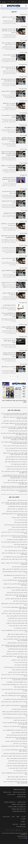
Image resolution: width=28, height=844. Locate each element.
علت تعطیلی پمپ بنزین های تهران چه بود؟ (19, 464)
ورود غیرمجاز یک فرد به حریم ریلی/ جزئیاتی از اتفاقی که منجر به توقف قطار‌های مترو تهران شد (8, 153)
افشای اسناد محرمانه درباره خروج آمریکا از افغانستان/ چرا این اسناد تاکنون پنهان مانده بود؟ (15, 581)
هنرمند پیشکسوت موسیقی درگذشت (20, 544)
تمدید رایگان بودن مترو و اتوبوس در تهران (9, 17)
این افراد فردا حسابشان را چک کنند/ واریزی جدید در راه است (16, 448)
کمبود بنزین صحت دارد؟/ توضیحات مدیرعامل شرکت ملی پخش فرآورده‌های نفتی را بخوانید (15, 639)
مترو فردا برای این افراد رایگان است (9, 248)
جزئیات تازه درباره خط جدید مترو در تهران (9, 259)
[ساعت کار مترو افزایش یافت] (20, 130)
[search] (1, 6)
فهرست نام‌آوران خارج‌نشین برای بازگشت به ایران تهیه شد (16, 623)
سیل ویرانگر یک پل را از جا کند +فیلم (20, 601)
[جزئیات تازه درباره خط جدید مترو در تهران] (20, 261)
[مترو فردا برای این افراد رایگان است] (20, 250)
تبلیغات (17, 816)
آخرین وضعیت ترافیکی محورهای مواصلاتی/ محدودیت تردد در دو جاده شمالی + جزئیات (15, 608)
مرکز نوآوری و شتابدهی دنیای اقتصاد (18, 804)
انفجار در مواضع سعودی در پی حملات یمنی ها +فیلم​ (17, 509)
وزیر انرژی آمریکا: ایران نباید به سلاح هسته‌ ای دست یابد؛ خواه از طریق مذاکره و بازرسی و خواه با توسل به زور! (14, 536)
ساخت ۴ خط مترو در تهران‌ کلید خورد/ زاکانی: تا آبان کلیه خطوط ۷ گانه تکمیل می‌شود (9, 179)
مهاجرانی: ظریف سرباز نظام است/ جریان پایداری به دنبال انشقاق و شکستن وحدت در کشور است (15, 418)
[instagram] (21, 830)
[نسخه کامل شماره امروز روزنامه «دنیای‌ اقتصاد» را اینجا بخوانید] (14, 389)
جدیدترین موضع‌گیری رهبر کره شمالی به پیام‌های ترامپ (17, 539)
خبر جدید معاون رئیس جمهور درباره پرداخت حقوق (17, 480)
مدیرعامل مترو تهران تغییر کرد (9, 305)
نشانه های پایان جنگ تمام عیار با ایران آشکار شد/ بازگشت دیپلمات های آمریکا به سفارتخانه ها (14, 490)
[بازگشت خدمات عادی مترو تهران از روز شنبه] (20, 203)
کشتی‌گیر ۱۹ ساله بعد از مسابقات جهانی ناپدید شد (18, 625)
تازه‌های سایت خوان (14, 497)
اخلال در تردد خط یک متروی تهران (8, 282)
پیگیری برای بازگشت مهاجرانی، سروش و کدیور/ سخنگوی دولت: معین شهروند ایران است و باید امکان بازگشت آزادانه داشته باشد (14, 503)
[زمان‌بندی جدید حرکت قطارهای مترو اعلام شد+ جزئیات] (20, 106)
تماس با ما (23, 816)
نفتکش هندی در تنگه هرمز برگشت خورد (19, 566)
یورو (12, 1)
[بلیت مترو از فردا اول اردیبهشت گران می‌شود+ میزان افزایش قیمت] (20, 81)
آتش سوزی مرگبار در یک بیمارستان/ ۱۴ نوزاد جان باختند (16, 450)
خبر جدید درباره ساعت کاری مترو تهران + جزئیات (9, 192)
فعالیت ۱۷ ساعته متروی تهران (10, 213)
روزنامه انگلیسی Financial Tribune (19, 811)
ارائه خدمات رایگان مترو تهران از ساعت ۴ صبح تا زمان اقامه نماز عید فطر (9, 354)
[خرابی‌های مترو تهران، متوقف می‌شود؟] (20, 341)
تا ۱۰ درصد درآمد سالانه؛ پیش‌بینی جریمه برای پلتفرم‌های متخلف (15, 575)
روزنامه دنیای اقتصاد (7, 792)
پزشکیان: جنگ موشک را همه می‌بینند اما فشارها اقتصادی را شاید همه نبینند (14, 631)
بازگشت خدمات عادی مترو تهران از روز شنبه (9, 201)
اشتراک (13, 816)
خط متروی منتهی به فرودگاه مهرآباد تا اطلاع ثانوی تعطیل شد (8, 236)
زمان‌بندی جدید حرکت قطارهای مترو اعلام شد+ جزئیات (9, 104)
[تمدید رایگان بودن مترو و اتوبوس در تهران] (20, 19)
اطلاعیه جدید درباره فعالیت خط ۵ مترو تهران (9, 116)
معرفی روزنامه (22, 824)
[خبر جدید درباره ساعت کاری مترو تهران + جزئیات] (20, 194)
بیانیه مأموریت (15, 824)
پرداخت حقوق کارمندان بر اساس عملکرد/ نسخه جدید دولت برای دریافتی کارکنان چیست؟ (15, 483)
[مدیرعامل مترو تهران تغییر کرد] (20, 307)
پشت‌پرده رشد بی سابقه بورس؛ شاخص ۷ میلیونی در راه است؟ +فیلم (14, 613)
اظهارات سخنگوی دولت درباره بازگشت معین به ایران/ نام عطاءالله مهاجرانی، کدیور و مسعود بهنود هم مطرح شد (15, 453)
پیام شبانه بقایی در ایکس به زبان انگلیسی (19, 517)
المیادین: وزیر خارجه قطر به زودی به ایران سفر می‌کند (17, 620)
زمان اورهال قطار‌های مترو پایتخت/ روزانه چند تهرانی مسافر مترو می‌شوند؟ (8, 314)
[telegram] (16, 830)
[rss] (14, 830)
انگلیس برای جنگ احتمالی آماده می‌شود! (19, 527)
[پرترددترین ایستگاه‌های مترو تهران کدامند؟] (20, 273)
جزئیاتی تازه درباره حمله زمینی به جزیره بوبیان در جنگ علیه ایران (15, 421)
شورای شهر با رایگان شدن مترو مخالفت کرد (9, 55)
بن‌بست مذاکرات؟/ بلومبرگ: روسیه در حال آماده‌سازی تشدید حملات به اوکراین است (14, 547)
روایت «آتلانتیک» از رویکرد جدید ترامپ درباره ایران (17, 529)
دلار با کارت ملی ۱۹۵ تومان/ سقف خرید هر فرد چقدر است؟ (16, 466)
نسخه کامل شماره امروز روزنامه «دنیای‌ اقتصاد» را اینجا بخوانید (14, 401)
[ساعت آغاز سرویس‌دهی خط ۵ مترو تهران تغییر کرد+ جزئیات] (20, 69)
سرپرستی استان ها (6, 816)
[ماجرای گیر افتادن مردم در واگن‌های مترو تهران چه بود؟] (20, 168)
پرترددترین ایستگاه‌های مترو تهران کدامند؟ (9, 271)
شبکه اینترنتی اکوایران (21, 794)
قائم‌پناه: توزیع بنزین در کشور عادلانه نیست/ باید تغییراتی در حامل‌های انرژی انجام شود (14, 563)
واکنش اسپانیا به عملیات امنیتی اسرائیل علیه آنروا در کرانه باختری (15, 611)
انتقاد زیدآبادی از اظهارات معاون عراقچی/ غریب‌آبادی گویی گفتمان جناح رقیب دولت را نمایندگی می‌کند (14, 434)
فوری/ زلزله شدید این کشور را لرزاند (20, 522)
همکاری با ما (23, 819)
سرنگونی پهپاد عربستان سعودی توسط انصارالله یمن (17, 506)
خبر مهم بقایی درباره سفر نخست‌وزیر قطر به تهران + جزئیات (16, 461)
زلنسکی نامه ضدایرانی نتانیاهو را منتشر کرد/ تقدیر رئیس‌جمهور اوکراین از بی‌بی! (14, 604)
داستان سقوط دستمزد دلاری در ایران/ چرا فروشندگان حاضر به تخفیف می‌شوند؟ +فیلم (14, 553)
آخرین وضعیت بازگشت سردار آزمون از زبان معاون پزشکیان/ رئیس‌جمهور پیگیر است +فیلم (16, 595)
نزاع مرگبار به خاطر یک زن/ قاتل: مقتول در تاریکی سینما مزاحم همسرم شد (14, 560)
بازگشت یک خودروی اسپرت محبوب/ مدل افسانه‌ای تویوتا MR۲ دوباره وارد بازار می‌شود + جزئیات (14, 514)
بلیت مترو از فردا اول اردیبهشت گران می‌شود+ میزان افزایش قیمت (8, 80)
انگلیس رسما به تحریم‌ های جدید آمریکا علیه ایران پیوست (16, 456)
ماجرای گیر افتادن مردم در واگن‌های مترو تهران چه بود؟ (8, 166)
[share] (12, 830)
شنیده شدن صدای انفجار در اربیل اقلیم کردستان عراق (17, 500)
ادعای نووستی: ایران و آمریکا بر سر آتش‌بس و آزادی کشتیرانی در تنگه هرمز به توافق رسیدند (14, 472)
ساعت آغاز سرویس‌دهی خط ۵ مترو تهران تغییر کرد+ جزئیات (8, 67)
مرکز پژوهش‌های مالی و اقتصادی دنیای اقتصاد (16, 806)
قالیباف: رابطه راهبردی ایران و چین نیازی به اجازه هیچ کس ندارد (15, 556)
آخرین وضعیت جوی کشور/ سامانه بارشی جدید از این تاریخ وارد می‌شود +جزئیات (15, 584)
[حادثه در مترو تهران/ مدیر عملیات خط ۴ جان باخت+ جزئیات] (20, 45)
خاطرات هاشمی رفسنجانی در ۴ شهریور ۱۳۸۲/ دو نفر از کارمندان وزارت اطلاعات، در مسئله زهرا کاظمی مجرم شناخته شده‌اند (14, 427)
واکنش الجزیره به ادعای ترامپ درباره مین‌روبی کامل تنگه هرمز (15, 524)
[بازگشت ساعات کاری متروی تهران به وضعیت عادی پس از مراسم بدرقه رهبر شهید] (20, 31)
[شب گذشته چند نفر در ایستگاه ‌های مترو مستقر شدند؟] (20, 226)
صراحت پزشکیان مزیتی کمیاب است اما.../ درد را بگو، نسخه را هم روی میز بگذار (14, 532)
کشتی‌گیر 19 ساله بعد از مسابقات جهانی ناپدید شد (18, 768)
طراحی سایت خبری (22, 838)
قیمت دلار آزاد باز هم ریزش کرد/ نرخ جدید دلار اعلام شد (17, 469)
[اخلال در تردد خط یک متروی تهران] (20, 285)
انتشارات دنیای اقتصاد (21, 802)
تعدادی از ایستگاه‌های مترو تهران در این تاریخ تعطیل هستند (8, 327)
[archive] (7, 830)
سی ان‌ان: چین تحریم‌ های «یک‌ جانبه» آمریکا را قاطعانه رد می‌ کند (15, 587)
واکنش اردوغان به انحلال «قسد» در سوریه (19, 590)
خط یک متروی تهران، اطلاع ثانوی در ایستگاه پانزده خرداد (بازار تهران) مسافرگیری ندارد (8, 139)
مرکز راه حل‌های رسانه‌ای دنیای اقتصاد (18, 809)
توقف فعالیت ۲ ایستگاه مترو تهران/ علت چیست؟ (8, 92)
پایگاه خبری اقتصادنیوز (21, 796)
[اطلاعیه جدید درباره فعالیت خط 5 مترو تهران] (20, 118)
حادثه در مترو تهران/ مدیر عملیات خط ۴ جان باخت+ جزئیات (9, 43)
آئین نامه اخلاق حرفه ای (20, 826)
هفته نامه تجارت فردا (11, 794)
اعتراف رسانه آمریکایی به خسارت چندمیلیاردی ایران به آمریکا (16, 459)
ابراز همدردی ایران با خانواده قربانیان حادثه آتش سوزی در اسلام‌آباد (14, 569)
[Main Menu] (26, 6)
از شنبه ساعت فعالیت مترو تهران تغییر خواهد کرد (9, 293)
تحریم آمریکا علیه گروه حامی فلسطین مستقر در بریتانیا (17, 616)
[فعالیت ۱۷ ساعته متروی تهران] (20, 215)
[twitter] (19, 830)
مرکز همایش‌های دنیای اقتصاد (9, 802)
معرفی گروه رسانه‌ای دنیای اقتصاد (19, 792)
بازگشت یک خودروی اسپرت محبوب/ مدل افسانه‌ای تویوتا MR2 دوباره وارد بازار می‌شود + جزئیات (14, 657)
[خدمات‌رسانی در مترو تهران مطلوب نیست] (20, 369)
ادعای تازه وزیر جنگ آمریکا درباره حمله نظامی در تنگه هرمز (16, 598)
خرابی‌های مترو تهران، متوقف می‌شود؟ (10, 341)
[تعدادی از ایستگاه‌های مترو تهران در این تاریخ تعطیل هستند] (20, 329)
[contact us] (9, 830)
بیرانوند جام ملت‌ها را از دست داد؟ (20, 520)
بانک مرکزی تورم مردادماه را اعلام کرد (20, 577)
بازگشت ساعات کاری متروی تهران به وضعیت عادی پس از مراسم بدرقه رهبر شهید (8, 30)
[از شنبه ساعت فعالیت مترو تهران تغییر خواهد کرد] (20, 295)
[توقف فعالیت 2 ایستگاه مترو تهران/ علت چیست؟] (20, 93)
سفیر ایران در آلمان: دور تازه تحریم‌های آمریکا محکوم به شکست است (14, 542)
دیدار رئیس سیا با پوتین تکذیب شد (20, 628)
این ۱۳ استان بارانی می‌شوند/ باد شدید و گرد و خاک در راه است (15, 445)
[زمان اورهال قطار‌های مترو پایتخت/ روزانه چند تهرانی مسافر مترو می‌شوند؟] (20, 315)
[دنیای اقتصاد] (13, 6)
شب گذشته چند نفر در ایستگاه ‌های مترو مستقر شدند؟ (8, 224)
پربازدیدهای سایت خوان (14, 410)
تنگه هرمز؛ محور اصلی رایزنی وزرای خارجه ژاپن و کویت (17, 592)
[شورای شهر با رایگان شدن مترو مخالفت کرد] (20, 57)
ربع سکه (24, 1)
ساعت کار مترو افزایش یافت (10, 127)
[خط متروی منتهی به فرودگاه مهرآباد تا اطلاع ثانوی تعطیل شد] (20, 238)
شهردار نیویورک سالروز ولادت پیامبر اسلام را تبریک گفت (17, 636)
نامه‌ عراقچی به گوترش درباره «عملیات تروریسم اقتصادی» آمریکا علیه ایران (15, 572)
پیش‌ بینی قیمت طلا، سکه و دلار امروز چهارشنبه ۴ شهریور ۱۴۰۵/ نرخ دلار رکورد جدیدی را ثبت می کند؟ (14, 424)
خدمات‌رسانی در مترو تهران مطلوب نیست (9, 367)
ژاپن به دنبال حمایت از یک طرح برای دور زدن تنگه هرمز (16, 511)
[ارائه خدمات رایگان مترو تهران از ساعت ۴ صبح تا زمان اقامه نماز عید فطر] (20, 355)
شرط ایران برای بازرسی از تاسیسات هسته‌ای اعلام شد (17, 430)
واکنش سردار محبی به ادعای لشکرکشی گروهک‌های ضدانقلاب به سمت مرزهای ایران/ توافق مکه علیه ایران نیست (14, 442)
